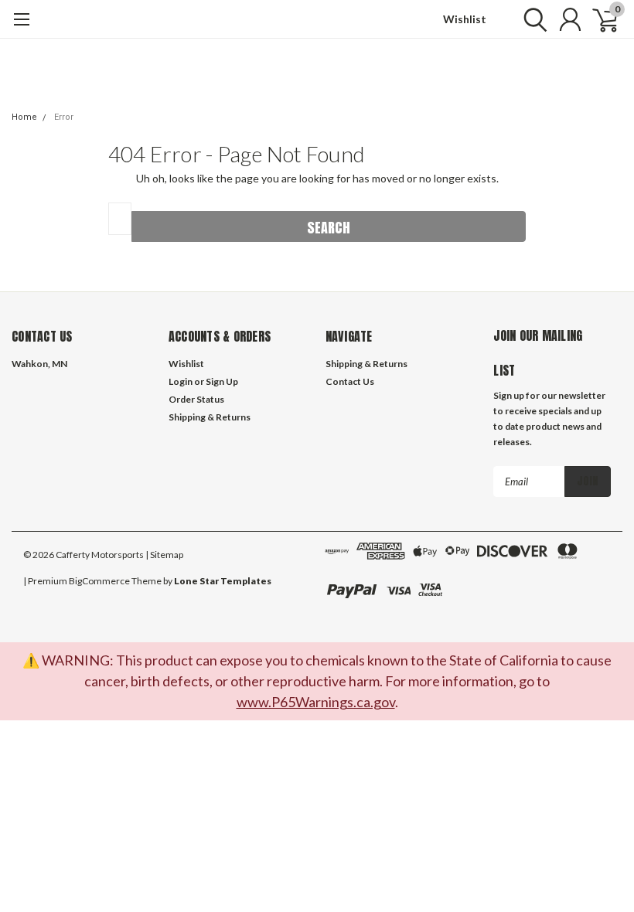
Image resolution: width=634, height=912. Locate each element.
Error (63, 117)
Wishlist (464, 19)
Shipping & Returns (210, 417)
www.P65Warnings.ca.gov (316, 701)
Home (24, 117)
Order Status (196, 399)
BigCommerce (99, 581)
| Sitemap (164, 554)
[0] (599, 19)
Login (181, 381)
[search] (531, 19)
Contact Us (350, 381)
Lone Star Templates (222, 581)
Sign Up (222, 381)
